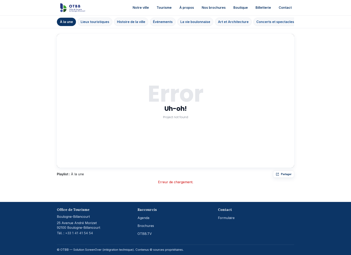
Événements (163, 22)
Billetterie (263, 7)
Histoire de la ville (131, 22)
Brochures (146, 226)
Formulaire (226, 218)
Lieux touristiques (95, 22)
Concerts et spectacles (275, 22)
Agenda (143, 218)
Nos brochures (214, 7)
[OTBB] (73, 7)
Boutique (240, 7)
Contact (285, 7)
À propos (186, 7)
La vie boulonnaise (195, 22)
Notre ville (141, 7)
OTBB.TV (145, 234)
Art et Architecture (233, 22)
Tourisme (164, 7)
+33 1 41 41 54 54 (79, 233)
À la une (66, 22)
